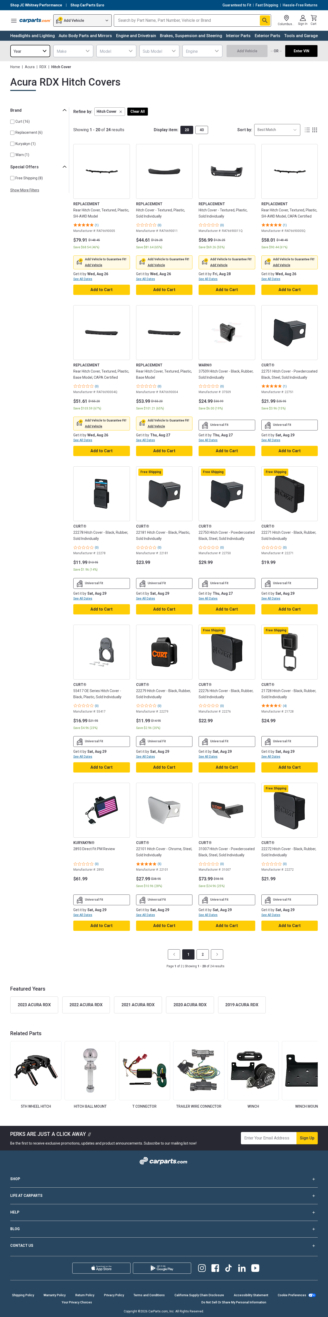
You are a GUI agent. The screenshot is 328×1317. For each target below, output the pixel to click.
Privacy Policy (114, 1295)
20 (187, 130)
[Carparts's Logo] (35, 20)
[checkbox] (12, 122)
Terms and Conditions (149, 1295)
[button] (109, 111)
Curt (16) (22, 121)
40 (202, 130)
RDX (42, 67)
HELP (14, 1212)
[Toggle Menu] (13, 20)
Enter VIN (301, 51)
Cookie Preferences (292, 1295)
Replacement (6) (29, 132)
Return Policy (84, 1295)
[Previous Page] (174, 954)
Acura (30, 67)
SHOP (15, 1179)
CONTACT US (21, 1245)
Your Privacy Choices (77, 1302)
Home (15, 67)
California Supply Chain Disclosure (199, 1295)
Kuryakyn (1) (25, 144)
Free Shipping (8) (29, 178)
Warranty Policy (55, 1295)
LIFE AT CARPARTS (26, 1195)
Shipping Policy (23, 1295)
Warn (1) (22, 155)
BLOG (15, 1229)
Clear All (137, 111)
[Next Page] (217, 954)
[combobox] (30, 51)
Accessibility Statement (251, 1295)
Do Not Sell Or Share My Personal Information (233, 1302)
